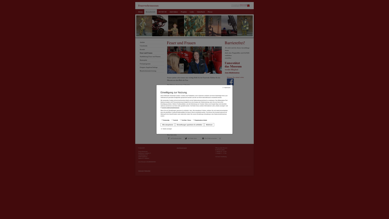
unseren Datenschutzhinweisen (170, 107)
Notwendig (166, 120)
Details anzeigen (167, 129)
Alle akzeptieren (167, 125)
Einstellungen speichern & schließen (189, 125)
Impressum (227, 87)
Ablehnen (209, 125)
